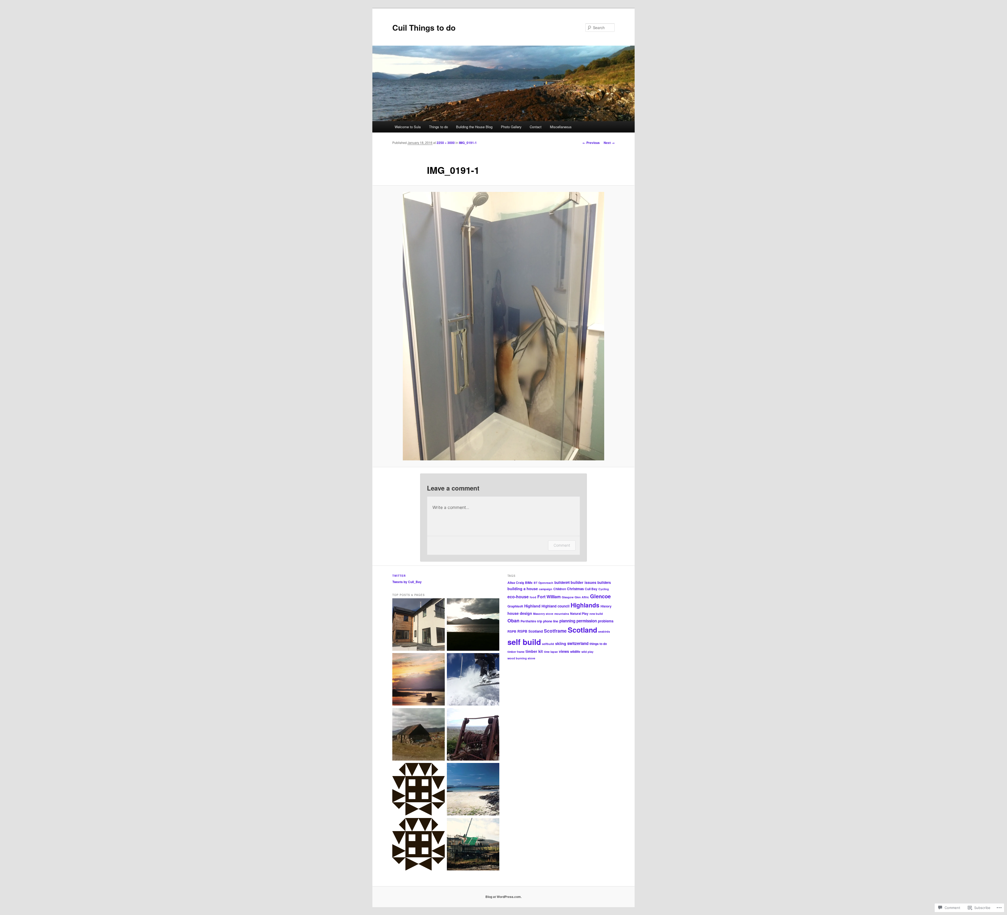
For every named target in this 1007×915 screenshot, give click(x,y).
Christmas (575, 588)
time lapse (551, 652)
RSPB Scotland (530, 631)
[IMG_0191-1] (503, 326)
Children (559, 588)
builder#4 (562, 582)
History (606, 606)
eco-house (518, 597)
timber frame (515, 652)
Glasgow (568, 597)
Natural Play (579, 613)
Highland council (556, 606)
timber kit (534, 651)
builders (604, 582)
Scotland (582, 630)
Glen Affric (582, 597)
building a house (522, 588)
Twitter (399, 576)
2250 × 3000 (446, 142)
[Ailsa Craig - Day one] (473, 735)
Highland (532, 606)
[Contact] (418, 790)
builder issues (583, 582)
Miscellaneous (561, 126)
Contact (536, 126)
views (564, 651)
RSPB (511, 631)
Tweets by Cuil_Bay (407, 581)
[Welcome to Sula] (418, 625)
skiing (560, 643)
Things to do (438, 126)
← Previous (591, 142)
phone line (550, 621)
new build (596, 614)
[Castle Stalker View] (418, 680)
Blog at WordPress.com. (503, 896)
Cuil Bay (591, 588)
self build (524, 641)
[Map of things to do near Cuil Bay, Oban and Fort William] (473, 625)
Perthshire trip (531, 621)
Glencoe (600, 596)
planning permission (578, 621)
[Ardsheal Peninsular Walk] (418, 735)
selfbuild (548, 644)
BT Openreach (543, 583)
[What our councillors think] (418, 845)
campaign (545, 589)
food (533, 597)
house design (519, 613)
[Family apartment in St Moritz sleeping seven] (473, 680)
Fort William (549, 597)
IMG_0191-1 (468, 142)
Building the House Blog (474, 126)
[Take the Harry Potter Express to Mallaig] (473, 790)
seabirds (604, 631)
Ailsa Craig (515, 582)
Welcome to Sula (407, 126)
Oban (513, 620)
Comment (562, 545)
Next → (609, 142)
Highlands (585, 605)
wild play (587, 652)
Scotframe (555, 631)
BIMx (529, 582)
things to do (598, 643)
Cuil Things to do (424, 27)
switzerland (577, 643)
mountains (561, 614)
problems (605, 620)
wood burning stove (521, 658)
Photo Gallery (511, 126)
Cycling (603, 589)
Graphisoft (515, 606)
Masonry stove (543, 614)
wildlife (575, 651)
